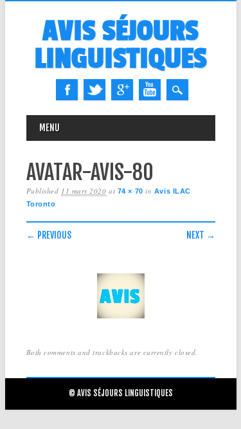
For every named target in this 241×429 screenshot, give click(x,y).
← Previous (48, 235)
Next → (200, 235)
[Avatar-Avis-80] (121, 319)
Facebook (67, 89)
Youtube (150, 89)
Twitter (94, 89)
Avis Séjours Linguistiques (121, 45)
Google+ (122, 89)
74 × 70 (130, 191)
